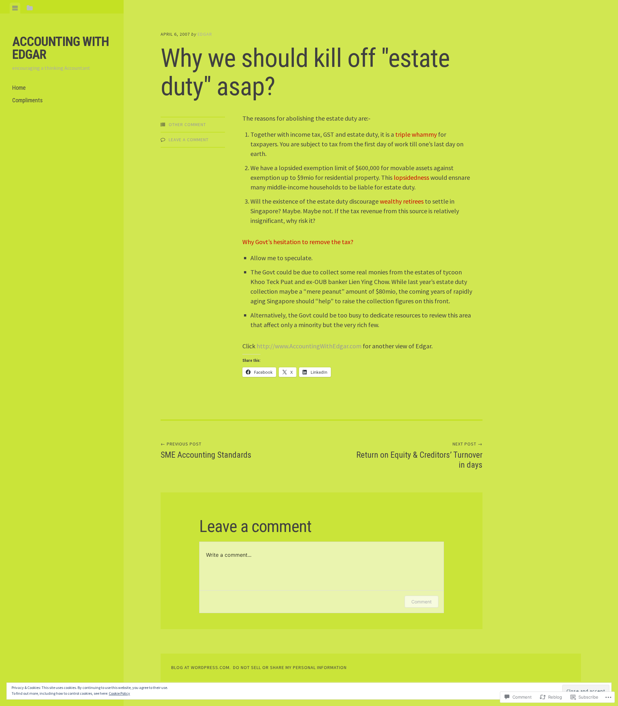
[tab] (15, 8)
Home (19, 87)
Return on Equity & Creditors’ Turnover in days (419, 455)
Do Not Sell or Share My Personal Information (290, 667)
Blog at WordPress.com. (201, 667)
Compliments (27, 100)
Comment (421, 601)
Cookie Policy (119, 693)
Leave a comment (189, 139)
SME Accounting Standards (206, 450)
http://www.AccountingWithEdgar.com (309, 346)
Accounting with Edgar (60, 48)
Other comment (187, 124)
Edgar (205, 34)
